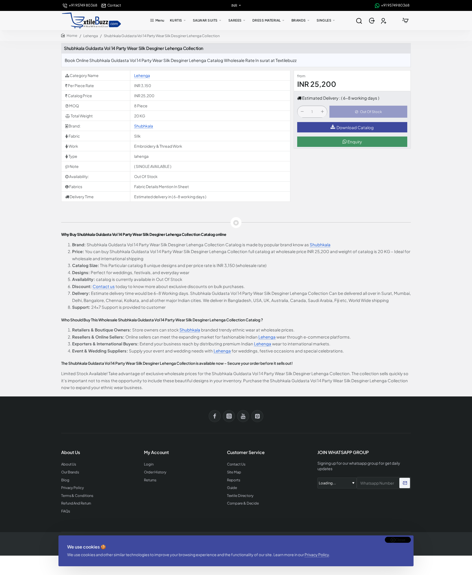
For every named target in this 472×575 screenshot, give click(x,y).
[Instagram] (229, 416)
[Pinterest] (257, 416)
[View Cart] (405, 20)
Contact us (104, 286)
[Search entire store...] (358, 20)
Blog (65, 480)
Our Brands (70, 472)
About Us (68, 464)
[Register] (384, 21)
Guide (232, 488)
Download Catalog (355, 127)
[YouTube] (243, 416)
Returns (150, 480)
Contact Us (236, 464)
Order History (155, 472)
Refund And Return (76, 503)
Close (400, 540)
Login (149, 464)
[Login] (372, 21)
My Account (156, 452)
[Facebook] (215, 416)
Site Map (234, 472)
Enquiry (354, 141)
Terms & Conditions (77, 496)
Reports (233, 480)
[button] (368, 112)
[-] (302, 112)
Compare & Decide (243, 503)
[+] (322, 112)
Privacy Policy (317, 554)
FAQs (65, 511)
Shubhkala (143, 125)
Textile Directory (240, 496)
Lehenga (90, 36)
